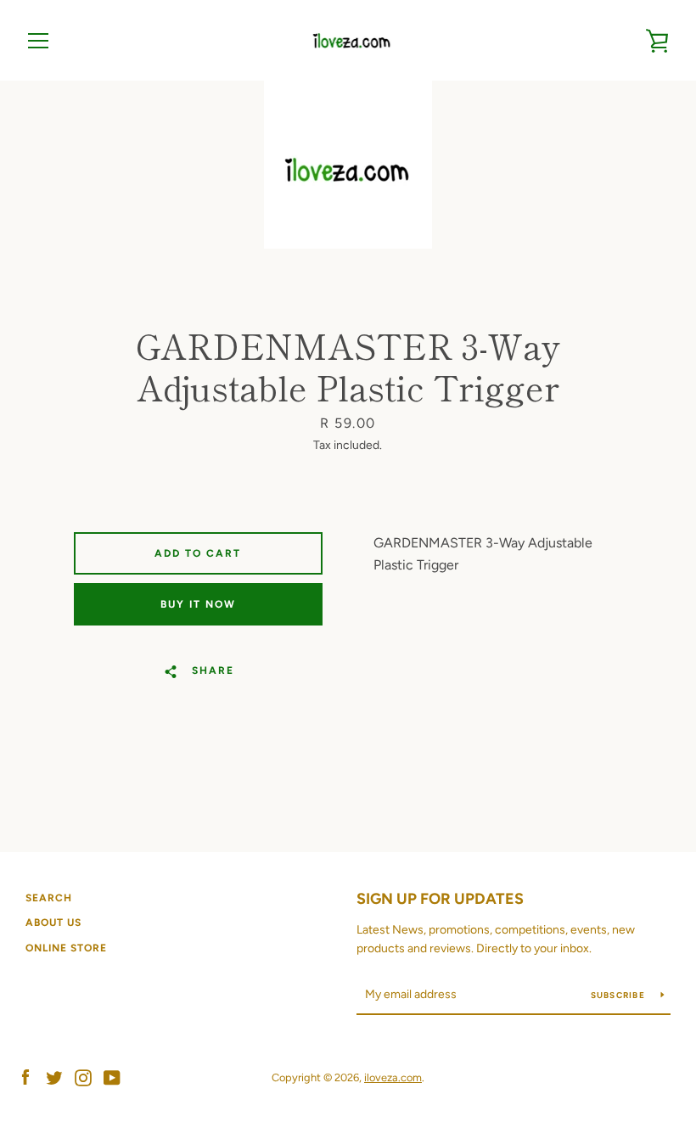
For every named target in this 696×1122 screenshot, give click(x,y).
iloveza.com (393, 1077)
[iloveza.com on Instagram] (83, 1077)
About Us (53, 922)
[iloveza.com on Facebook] (25, 1077)
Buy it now (198, 604)
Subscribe (619, 995)
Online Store (66, 948)
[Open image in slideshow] (348, 165)
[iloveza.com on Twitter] (54, 1077)
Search (48, 898)
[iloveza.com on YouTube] (112, 1077)
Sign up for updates (440, 898)
